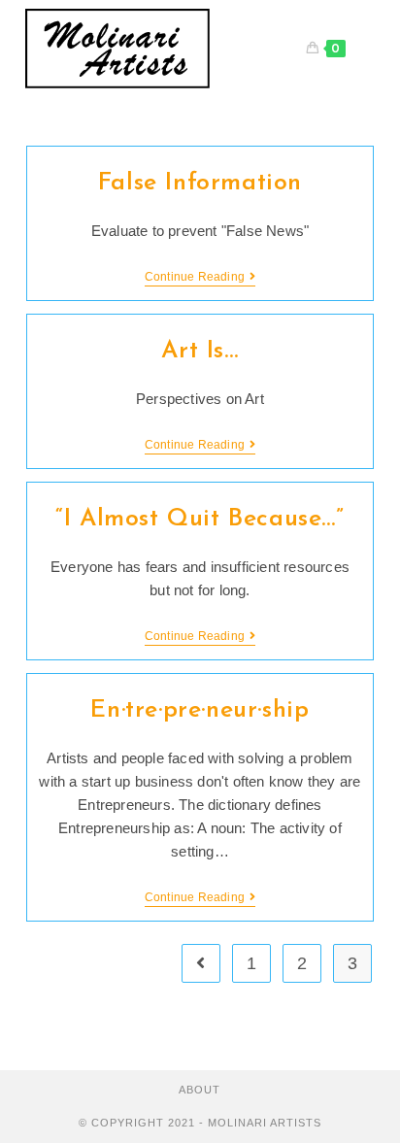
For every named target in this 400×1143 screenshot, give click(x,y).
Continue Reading (200, 278)
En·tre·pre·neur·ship (199, 710)
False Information (200, 183)
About (199, 1089)
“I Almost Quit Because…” (199, 519)
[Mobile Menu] (363, 48)
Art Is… (199, 351)
